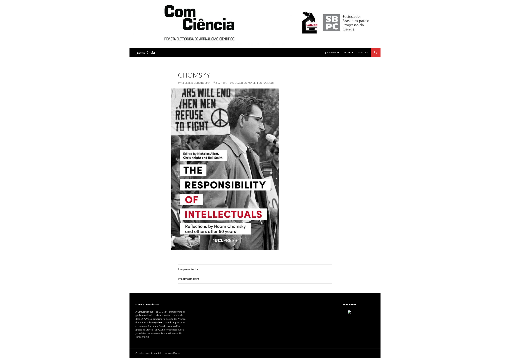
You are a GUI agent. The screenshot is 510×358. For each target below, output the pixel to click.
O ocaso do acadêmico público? (253, 82)
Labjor (159, 322)
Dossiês (348, 52)
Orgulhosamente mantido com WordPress (157, 353)
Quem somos (331, 52)
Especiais (363, 52)
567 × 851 (221, 82)
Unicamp (172, 322)
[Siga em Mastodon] (349, 311)
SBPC (157, 329)
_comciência (145, 52)
